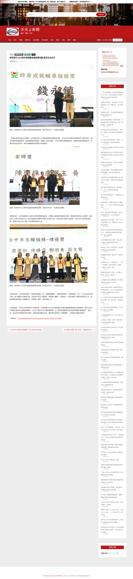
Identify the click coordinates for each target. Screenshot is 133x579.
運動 (74, 40)
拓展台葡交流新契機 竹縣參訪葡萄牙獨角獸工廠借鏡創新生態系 (112, 446)
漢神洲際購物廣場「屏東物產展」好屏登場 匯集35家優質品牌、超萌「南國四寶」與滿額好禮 (112, 122)
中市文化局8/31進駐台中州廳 (110, 460)
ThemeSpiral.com (83, 576)
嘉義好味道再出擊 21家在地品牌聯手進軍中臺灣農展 (112, 164)
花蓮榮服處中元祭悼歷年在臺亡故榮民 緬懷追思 (112, 351)
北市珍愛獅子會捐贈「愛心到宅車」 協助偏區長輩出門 (78, 330)
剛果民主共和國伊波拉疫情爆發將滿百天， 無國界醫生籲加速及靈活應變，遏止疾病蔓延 (112, 232)
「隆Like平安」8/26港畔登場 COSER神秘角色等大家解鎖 (112, 473)
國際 (68, 40)
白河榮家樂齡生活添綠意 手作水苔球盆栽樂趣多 (112, 329)
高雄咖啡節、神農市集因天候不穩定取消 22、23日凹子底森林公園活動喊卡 (112, 205)
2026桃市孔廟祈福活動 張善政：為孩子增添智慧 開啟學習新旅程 (112, 141)
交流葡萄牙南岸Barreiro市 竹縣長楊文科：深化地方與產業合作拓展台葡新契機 (112, 437)
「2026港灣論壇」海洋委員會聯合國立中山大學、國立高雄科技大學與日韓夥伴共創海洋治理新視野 (112, 95)
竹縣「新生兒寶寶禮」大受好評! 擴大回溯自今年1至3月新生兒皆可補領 (112, 429)
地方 (15, 40)
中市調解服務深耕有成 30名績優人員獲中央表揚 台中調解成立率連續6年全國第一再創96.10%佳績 (112, 375)
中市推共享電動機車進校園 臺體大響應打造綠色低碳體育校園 (112, 496)
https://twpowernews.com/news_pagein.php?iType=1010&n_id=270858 (40, 318)
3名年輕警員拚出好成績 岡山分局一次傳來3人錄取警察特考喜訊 (112, 241)
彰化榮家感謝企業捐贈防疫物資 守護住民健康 (112, 359)
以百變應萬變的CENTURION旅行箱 (112, 315)
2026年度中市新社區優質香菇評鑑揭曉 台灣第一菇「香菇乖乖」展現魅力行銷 (112, 300)
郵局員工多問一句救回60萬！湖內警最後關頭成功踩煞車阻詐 (112, 249)
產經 (57, 40)
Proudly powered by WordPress (53, 576)
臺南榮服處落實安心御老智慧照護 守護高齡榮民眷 (112, 366)
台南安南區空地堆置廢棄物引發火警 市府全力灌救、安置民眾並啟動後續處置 (112, 180)
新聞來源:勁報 (19, 54)
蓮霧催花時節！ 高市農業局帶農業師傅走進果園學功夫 (66, 2)
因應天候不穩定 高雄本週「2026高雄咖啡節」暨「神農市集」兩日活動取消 (112, 105)
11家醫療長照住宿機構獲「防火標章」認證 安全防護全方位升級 (112, 281)
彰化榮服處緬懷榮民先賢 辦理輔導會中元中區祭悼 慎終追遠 (112, 414)
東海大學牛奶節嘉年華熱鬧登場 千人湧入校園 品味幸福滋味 (26, 330)
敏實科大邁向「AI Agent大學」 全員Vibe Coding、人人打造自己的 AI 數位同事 (112, 512)
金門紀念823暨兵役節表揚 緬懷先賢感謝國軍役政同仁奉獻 (112, 336)
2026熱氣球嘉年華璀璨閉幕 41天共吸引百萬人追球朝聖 (112, 309)
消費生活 (27, 40)
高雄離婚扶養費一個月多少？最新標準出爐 (112, 256)
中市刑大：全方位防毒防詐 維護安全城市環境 (112, 453)
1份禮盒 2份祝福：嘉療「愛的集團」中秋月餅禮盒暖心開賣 (112, 321)
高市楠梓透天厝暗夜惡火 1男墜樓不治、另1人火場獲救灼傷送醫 (111, 189)
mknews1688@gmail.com (110, 72)
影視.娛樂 (45, 40)
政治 (52, 40)
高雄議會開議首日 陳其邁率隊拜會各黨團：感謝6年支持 (112, 391)
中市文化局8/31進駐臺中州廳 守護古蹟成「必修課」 (112, 503)
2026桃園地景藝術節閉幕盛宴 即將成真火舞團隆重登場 (112, 384)
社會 (9, 40)
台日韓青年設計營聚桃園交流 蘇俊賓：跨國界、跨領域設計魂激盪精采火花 (112, 132)
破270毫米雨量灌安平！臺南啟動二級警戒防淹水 (112, 196)
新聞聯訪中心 (14, 61)
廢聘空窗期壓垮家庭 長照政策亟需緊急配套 (112, 344)
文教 (63, 40)
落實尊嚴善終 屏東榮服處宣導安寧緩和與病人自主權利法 (112, 481)
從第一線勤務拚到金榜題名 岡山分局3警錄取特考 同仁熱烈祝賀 (112, 214)
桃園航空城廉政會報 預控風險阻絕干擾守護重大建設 (112, 466)
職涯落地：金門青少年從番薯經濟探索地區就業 (112, 406)
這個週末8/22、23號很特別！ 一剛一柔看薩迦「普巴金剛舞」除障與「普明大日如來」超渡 (112, 265)
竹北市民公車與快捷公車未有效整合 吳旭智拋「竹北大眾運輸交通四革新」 (112, 421)
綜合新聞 (36, 40)
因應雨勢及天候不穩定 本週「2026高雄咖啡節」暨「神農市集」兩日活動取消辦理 (112, 222)
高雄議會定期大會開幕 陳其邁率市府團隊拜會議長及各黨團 (112, 488)
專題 (20, 40)
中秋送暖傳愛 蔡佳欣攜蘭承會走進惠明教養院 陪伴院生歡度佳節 (112, 171)
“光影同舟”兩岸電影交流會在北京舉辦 (112, 147)
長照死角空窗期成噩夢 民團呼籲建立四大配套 (112, 399)
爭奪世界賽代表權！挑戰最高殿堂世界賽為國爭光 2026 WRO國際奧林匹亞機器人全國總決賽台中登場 (112, 290)
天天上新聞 (30, 29)
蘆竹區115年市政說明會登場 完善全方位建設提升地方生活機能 (112, 521)
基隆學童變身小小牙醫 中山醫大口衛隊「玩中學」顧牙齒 (112, 274)
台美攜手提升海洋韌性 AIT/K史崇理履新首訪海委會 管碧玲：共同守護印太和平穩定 (112, 529)
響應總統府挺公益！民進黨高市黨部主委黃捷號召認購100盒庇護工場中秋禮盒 (112, 155)
